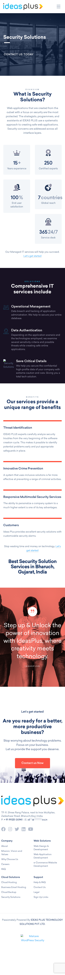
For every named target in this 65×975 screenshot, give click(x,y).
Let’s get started (32, 256)
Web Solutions (42, 841)
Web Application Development (43, 856)
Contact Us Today (18, 54)
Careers (5, 864)
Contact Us (40, 887)
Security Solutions (10, 897)
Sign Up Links (41, 897)
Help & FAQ (40, 882)
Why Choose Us (9, 859)
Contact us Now (32, 763)
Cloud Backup (8, 892)
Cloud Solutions (10, 877)
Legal (36, 892)
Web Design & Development (41, 848)
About (4, 846)
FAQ (3, 869)
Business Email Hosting (13, 887)
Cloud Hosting (9, 882)
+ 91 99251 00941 (13, 820)
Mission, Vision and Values (11, 853)
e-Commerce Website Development (45, 864)
